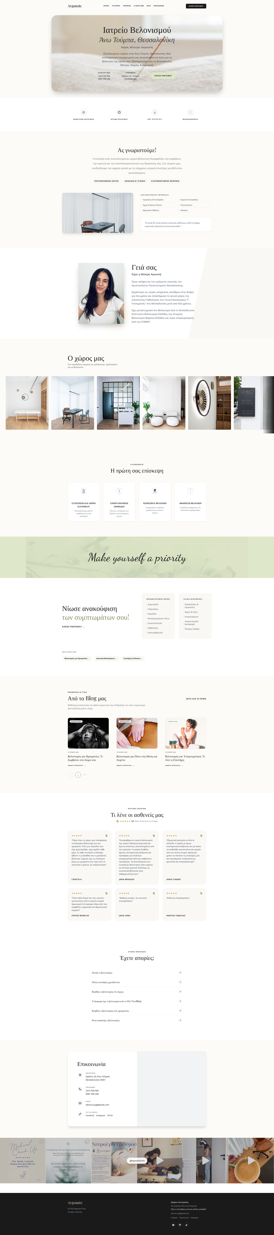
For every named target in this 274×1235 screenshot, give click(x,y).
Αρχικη (106, 6)
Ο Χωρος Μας (139, 6)
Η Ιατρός (174, 1218)
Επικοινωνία (184, 1218)
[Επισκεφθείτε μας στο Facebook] (173, 1225)
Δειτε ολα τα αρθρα (196, 699)
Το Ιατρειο (116, 6)
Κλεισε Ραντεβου (196, 6)
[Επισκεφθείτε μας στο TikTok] (186, 1225)
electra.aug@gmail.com (97, 1104)
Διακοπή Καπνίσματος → (106, 658)
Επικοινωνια (159, 6)
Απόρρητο (194, 1218)
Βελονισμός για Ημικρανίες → (77, 658)
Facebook (90, 1115)
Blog (149, 6)
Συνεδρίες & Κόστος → (133, 658)
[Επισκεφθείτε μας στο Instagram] (180, 1225)
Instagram (100, 1115)
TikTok (110, 1115)
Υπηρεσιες (127, 6)
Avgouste (75, 5)
